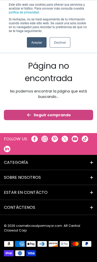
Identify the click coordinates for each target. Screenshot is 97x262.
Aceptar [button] (36, 42)
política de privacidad (24, 12)
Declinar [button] (60, 42)
